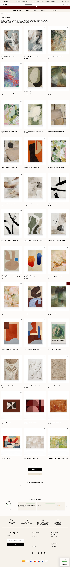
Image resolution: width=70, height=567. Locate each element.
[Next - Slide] (67, 506)
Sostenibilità (34, 540)
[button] (64, 562)
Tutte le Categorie (16, 10)
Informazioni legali (35, 536)
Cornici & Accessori (37, 4)
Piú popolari (12, 4)
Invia (15, 544)
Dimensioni (43, 10)
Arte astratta (9, 13)
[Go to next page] (41, 474)
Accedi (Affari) (34, 550)
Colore (26, 10)
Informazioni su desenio (36, 532)
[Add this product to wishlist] (21, 27)
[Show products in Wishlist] (65, 4)
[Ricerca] (63, 4)
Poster (22, 4)
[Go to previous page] (29, 474)
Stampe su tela (28, 4)
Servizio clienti (53, 534)
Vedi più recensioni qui (35, 512)
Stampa (33, 534)
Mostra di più (35, 469)
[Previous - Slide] (16, 506)
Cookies (52, 540)
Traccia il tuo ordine (54, 536)
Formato (34, 10)
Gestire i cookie (53, 546)
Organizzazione (54, 10)
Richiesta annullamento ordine (55, 544)
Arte (5, 13)
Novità (17, 4)
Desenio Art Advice (54, 532)
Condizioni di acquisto (55, 538)
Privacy (52, 541)
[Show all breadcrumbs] (2, 13)
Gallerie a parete (51, 4)
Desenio (38, 563)
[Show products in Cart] (68, 4)
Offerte (44, 4)
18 (39, 474)
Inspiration (58, 4)
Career (33, 538)
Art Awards (34, 548)
